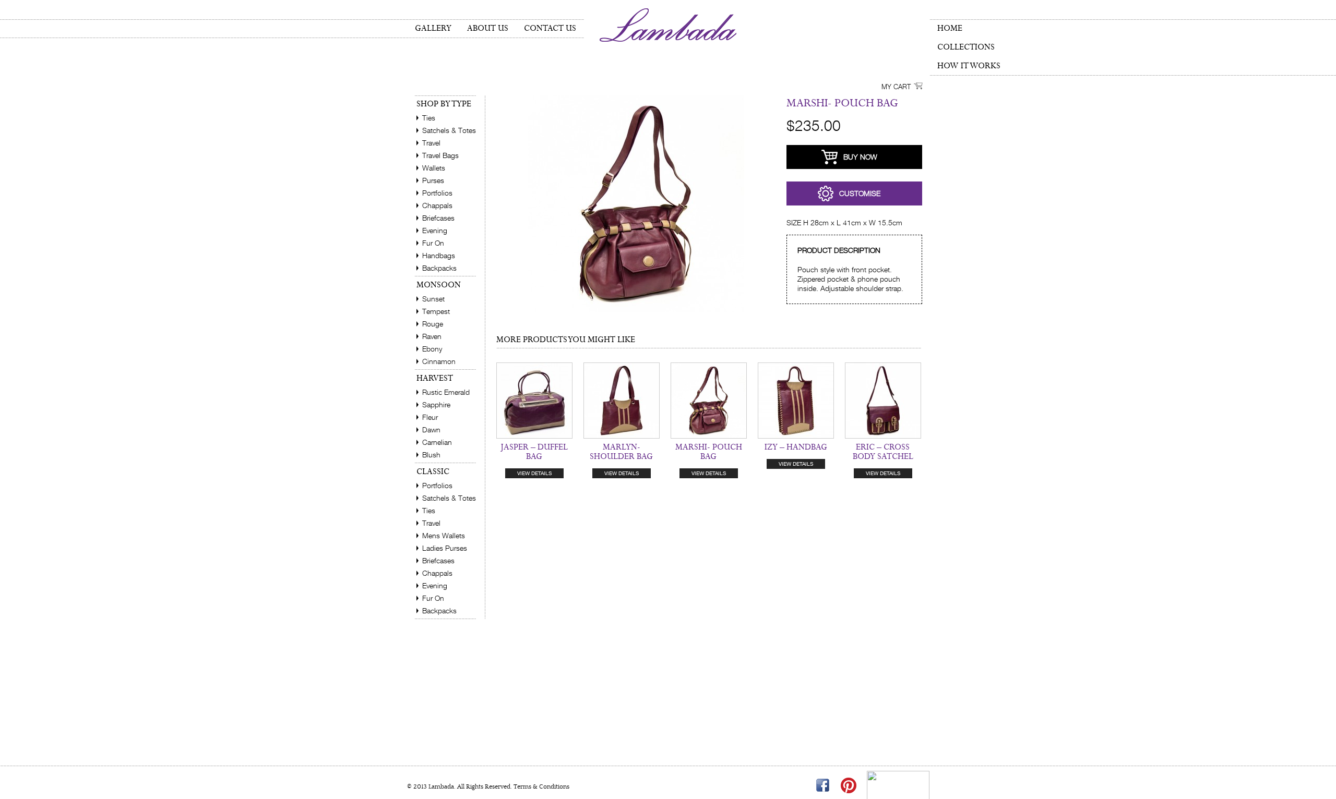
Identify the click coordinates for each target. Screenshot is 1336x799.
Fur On (433, 242)
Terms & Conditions (540, 786)
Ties (428, 117)
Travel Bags (440, 155)
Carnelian (437, 442)
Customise (859, 193)
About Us (487, 28)
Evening (434, 230)
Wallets (433, 167)
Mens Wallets (443, 535)
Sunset (433, 298)
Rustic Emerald (446, 392)
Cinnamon (439, 361)
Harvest (434, 378)
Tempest (436, 311)
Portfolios (437, 192)
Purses (433, 180)
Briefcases (438, 217)
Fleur (430, 417)
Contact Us (550, 28)
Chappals (437, 205)
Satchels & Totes (449, 130)
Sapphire (436, 404)
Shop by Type (443, 104)
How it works (968, 65)
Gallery (433, 28)
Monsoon (438, 285)
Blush (431, 454)
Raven (432, 336)
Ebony (432, 348)
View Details (534, 473)
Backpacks (439, 267)
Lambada (668, 25)
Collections (966, 47)
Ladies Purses (444, 547)
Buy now (860, 156)
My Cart (896, 86)
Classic (432, 471)
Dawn (431, 429)
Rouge (432, 323)
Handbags (438, 255)
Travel (431, 142)
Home (949, 28)
